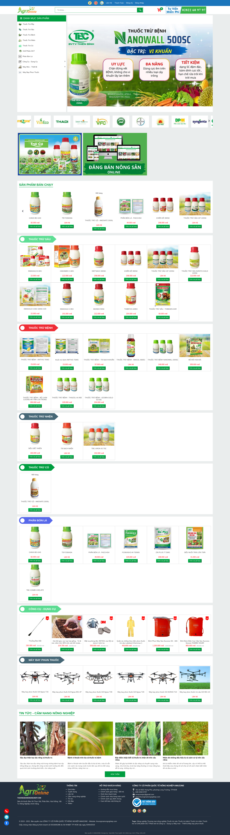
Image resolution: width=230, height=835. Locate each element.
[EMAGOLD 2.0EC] (67, 294)
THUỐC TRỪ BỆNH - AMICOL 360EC (131, 360)
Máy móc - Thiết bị (181, 823)
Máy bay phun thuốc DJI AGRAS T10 (163, 692)
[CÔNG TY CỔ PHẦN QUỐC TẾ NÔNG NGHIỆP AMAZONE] (25, 10)
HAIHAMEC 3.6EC (67, 271)
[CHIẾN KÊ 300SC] (131, 256)
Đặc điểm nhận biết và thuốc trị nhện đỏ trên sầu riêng (135, 759)
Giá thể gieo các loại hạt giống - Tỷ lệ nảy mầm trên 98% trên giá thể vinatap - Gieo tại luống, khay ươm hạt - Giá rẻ (67, 642)
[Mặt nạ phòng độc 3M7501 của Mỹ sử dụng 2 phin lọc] (99, 626)
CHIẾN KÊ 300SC (131, 271)
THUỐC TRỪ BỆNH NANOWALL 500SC (137, 218)
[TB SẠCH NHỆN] (67, 434)
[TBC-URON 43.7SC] (99, 434)
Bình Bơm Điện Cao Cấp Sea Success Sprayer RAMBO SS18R (194, 642)
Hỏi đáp (71, 801)
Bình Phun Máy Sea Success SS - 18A (162, 641)
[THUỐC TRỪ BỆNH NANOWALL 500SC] (136, 203)
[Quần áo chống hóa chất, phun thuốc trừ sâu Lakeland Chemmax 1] (131, 626)
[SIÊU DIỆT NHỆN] (35, 434)
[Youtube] (96, 3)
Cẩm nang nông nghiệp (77, 796)
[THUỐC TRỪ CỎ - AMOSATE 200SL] (35, 487)
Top (225, 828)
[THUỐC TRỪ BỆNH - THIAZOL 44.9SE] (67, 383)
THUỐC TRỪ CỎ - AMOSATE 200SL (35, 501)
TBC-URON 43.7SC (98, 448)
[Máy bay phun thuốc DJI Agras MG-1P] (67, 677)
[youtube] (102, 3)
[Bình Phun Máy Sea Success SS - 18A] (163, 626)
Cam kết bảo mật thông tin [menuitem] (111, 801)
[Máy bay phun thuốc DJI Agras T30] (99, 677)
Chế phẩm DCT (143, 823)
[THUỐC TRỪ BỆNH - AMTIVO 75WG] (35, 345)
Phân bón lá (153, 823)
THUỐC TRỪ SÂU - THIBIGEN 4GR (163, 309)
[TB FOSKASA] (67, 538)
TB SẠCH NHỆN (67, 448)
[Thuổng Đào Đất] (35, 626)
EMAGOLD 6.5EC (35, 271)
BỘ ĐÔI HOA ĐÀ (168, 218)
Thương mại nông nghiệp (157, 821)
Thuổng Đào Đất (35, 641)
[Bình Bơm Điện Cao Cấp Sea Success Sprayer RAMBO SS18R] (194, 626)
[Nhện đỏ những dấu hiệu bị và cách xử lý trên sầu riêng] (185, 738)
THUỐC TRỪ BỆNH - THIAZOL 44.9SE (67, 398)
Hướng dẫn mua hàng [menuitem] (109, 789)
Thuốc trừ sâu (172, 821)
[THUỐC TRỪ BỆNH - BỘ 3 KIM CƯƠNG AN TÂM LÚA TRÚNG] (35, 383)
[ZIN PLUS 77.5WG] (163, 538)
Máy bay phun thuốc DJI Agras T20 (131, 692)
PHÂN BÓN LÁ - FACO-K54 (99, 552)
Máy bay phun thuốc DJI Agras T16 (35, 692)
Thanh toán (119, 3)
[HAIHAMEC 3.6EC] (67, 256)
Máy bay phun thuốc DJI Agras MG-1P (66, 692)
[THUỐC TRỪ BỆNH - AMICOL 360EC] (131, 345)
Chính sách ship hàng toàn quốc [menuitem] (113, 796)
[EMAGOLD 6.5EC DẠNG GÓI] (200, 203)
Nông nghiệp (142, 821)
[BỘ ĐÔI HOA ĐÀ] (168, 203)
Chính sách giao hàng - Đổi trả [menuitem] (112, 792)
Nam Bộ (111, 833)
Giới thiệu (71, 789)
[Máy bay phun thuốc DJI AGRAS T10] (163, 677)
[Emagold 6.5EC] (200, 108)
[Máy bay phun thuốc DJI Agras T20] (131, 677)
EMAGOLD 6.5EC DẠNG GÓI (201, 218)
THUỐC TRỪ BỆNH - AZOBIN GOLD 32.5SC (99, 398)
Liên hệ (109, 3)
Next (209, 121)
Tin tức (70, 799)
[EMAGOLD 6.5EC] (35, 256)
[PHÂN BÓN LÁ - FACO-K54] (99, 538)
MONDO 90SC (98, 309)
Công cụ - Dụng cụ (166, 823)
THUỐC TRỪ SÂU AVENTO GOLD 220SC (105, 219)
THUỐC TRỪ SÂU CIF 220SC (40, 218)
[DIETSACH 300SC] (99, 256)
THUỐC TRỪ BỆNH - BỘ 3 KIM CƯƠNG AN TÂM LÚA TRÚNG (35, 398)
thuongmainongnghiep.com (106, 821)
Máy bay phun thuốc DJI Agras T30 (99, 692)
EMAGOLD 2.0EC (67, 309)
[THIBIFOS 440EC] (131, 294)
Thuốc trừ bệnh (184, 821)
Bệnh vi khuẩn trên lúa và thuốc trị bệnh (84, 758)
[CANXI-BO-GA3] (35, 538)
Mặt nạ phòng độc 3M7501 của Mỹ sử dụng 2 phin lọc (98, 642)
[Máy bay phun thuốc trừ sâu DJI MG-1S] (194, 677)
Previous (21, 121)
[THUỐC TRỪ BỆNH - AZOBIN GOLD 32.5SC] (99, 383)
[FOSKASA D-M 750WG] (72, 203)
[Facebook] (90, 3)
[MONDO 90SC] (99, 294)
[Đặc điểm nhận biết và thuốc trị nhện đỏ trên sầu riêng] (138, 738)
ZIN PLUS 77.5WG (163, 552)
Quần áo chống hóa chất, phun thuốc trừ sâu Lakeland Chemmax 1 (131, 642)
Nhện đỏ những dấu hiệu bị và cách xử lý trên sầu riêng (184, 759)
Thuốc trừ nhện (196, 821)
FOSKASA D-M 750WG (73, 218)
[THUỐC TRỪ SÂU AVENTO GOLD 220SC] (104, 203)
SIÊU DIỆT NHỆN (35, 448)
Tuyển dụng (72, 792)
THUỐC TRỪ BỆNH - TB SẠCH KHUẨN (99, 360)
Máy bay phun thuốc (196, 823)
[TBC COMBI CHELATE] (35, 576)
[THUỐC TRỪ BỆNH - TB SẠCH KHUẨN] (99, 345)
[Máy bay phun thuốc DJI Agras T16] (35, 677)
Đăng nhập (139, 3)
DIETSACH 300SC (99, 271)
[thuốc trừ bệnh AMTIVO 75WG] (67, 345)
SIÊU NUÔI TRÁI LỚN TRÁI (194, 552)
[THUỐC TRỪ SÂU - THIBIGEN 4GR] (163, 294)
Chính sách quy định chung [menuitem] (111, 799)
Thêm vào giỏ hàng (40, 226)
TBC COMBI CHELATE (35, 590)
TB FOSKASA (67, 552)
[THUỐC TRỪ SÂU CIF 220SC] (40, 203)
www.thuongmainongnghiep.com (147, 797)
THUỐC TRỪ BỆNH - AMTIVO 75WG (35, 360)
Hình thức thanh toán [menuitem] (109, 794)
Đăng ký (129, 3)
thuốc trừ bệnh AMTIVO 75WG (67, 360)
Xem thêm (115, 774)
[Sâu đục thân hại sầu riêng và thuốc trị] (42, 738)
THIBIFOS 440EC (131, 309)
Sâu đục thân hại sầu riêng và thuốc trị (36, 758)
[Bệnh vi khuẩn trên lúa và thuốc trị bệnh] (90, 738)
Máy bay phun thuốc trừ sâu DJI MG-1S (195, 692)
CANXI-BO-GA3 (35, 552)
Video (70, 803)
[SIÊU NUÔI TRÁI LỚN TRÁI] (194, 538)
